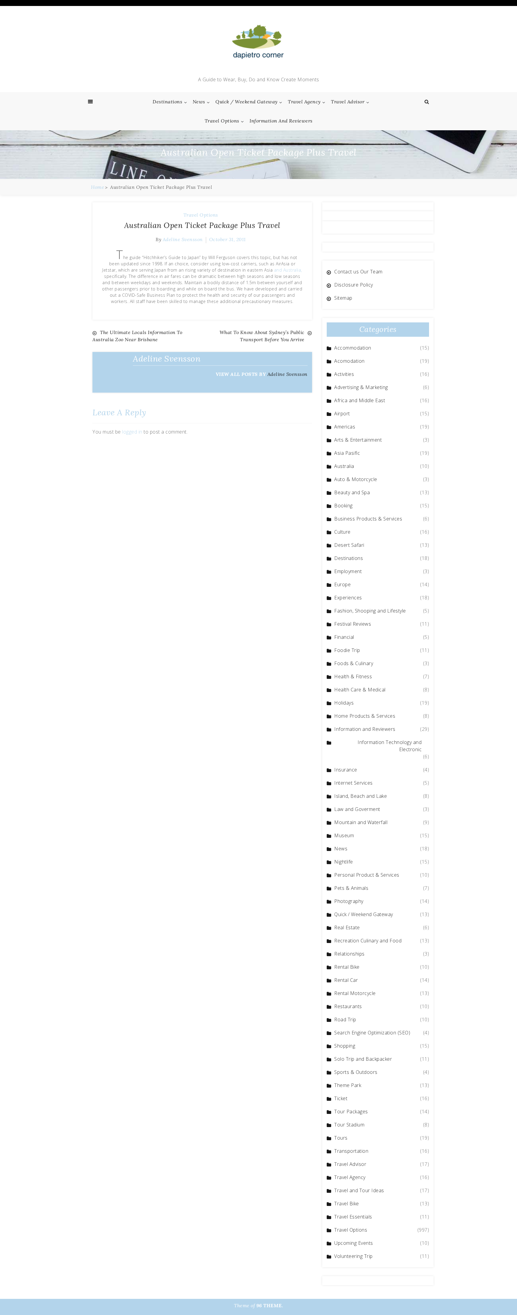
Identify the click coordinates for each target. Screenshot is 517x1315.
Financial (344, 637)
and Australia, (288, 270)
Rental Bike (347, 967)
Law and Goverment (357, 809)
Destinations (167, 102)
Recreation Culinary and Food (368, 940)
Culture (342, 532)
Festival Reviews (352, 624)
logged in (132, 431)
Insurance (345, 769)
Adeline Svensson (183, 239)
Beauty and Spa (352, 492)
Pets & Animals (351, 888)
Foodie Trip (347, 650)
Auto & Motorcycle (355, 479)
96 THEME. (269, 1305)
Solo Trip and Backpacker (363, 1059)
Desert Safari (349, 545)
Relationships (349, 953)
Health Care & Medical (360, 689)
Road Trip (345, 1019)
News (199, 102)
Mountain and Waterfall (360, 822)
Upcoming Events (353, 1243)
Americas (344, 426)
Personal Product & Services (366, 875)
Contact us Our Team (358, 271)
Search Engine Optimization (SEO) (372, 1032)
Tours (341, 1138)
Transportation (351, 1151)
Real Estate (347, 927)
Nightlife (343, 861)
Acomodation (349, 361)
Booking (343, 505)
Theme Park (347, 1085)
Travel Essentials (353, 1216)
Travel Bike (346, 1203)
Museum (344, 835)
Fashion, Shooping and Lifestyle (370, 610)
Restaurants (348, 1006)
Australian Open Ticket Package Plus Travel (202, 225)
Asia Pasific (347, 453)
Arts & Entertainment (358, 440)
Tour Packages (351, 1111)
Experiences (348, 597)
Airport (342, 413)
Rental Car (346, 980)
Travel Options (222, 121)
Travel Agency (304, 102)
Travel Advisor (347, 102)
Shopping (344, 1045)
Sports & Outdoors (356, 1072)
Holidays (344, 702)
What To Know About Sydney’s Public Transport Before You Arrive (262, 335)
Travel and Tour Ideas (359, 1190)
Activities (344, 374)
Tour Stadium (349, 1124)
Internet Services (353, 783)
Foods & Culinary (353, 663)
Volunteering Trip (353, 1256)
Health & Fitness (353, 676)
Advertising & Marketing (361, 387)
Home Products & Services (364, 716)
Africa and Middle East (359, 400)
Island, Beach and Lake (360, 796)
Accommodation (352, 348)
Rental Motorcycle (355, 993)
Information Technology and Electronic (390, 746)
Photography (349, 901)
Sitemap (343, 298)
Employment (348, 571)
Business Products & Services (368, 518)
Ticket (340, 1098)
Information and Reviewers (281, 121)
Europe (342, 584)
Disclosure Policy (353, 284)
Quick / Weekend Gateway (246, 102)
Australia (344, 466)
